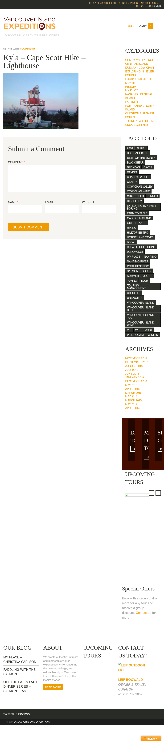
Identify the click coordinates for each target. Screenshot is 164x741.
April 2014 (132, 408)
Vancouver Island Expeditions (32, 721)
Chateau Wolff (138, 177)
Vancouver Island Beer (140, 308)
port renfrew (138, 266)
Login (130, 26)
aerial (141, 148)
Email (50, 202)
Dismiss (156, 5)
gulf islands (136, 223)
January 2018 (134, 377)
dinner (153, 196)
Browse (134, 449)
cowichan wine (138, 191)
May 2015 (131, 396)
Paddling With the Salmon (19, 671)
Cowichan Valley (139, 186)
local (131, 242)
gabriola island (139, 218)
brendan (133, 167)
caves (148, 167)
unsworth (135, 298)
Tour (144, 280)
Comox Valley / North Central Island (141, 62)
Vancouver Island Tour (140, 316)
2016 (130, 148)
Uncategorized (136, 125)
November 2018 (136, 358)
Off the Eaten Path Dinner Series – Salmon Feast (20, 686)
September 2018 (136, 362)
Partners (132, 102)
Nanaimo (150, 256)
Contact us (143, 612)
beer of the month (141, 158)
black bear (135, 162)
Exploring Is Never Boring (139, 73)
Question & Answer (139, 113)
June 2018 (132, 373)
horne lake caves (140, 237)
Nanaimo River (137, 261)
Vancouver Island (140, 302)
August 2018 (134, 366)
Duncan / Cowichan (139, 67)
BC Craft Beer (137, 153)
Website (88, 202)
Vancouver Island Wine (140, 323)
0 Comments (28, 48)
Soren (130, 117)
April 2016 (132, 389)
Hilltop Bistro (137, 232)
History (131, 86)
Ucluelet (134, 293)
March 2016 (133, 393)
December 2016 (136, 381)
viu (129, 330)
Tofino (132, 280)
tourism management (136, 286)
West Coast (135, 335)
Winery (153, 335)
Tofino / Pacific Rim (139, 121)
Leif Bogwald (130, 679)
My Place (132, 90)
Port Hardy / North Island (139, 107)
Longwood (135, 252)
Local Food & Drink (141, 247)
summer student (139, 276)
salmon (132, 271)
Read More (53, 687)
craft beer (135, 196)
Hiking (131, 228)
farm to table (137, 213)
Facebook (24, 714)
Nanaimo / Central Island (138, 96)
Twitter (8, 714)
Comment (16, 162)
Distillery (134, 201)
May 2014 (131, 404)
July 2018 (131, 370)
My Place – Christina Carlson (19, 659)
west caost (143, 330)
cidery (132, 182)
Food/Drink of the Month (139, 81)
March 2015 (133, 400)
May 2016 (131, 385)
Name (13, 202)
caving (132, 172)
